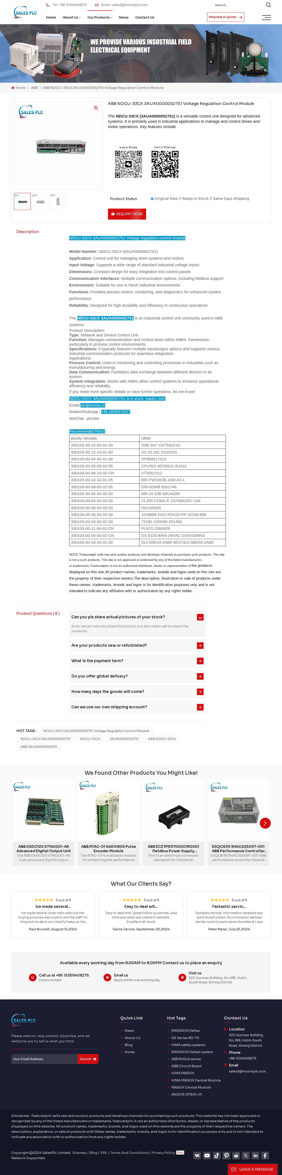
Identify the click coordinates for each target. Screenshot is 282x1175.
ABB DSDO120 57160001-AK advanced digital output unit (44, 849)
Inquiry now (129, 214)
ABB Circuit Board (186, 1066)
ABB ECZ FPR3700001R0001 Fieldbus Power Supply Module (173, 849)
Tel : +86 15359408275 (70, 5)
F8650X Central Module (191, 1087)
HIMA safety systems (188, 1045)
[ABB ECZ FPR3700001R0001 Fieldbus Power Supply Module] (173, 810)
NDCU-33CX (90, 739)
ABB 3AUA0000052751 (38, 747)
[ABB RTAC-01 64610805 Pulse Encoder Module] (108, 810)
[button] (265, 823)
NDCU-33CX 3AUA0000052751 (45, 739)
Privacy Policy (163, 1153)
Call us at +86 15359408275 (64, 975)
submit (85, 1059)
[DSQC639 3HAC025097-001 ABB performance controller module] (238, 810)
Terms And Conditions (129, 1153)
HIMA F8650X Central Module (196, 1080)
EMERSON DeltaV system (192, 1052)
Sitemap (79, 1153)
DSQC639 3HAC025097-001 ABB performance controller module (238, 849)
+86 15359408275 (242, 1058)
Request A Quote (223, 17)
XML (104, 1153)
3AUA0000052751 (124, 739)
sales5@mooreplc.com (247, 1071)
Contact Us (144, 17)
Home (51, 17)
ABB (34, 88)
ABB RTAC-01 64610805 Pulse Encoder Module (108, 849)
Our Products (98, 17)
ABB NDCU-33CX (162, 739)
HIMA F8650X (182, 1073)
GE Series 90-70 (185, 1038)
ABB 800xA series (186, 1059)
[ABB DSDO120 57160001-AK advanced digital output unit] (43, 810)
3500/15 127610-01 (186, 1094)
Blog (128, 1045)
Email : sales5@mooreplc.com (124, 5)
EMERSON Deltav (185, 1030)
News (123, 17)
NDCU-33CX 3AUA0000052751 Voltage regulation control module (96, 731)
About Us (70, 17)
